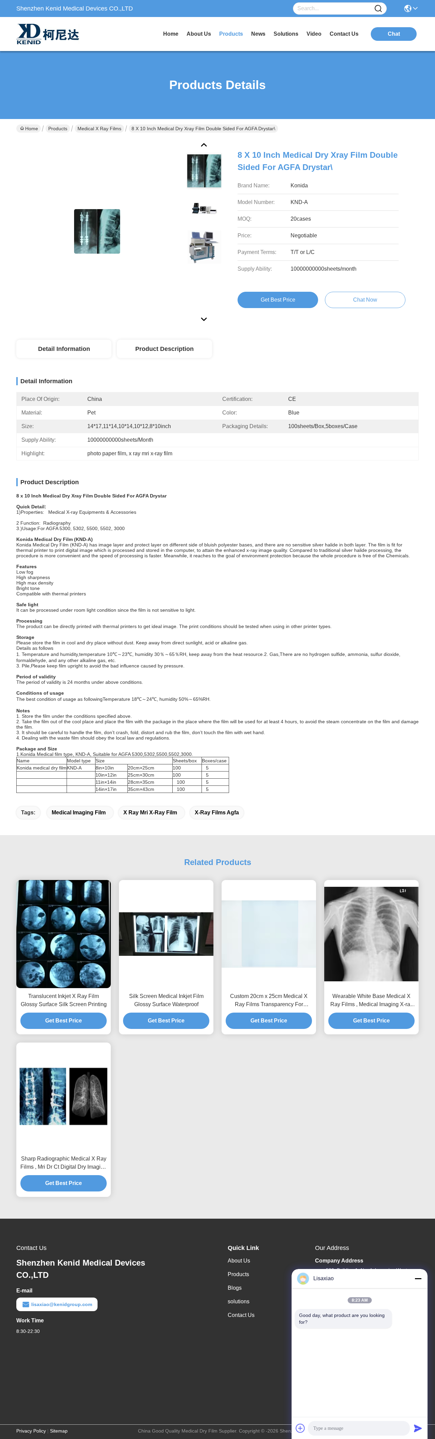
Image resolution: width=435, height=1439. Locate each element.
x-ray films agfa (217, 812)
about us (199, 34)
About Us (239, 1261)
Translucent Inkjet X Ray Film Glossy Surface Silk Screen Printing (64, 1000)
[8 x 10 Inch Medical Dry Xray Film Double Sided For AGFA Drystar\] (97, 231)
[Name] (378, 8)
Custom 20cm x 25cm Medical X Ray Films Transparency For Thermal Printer (269, 1001)
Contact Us (241, 1315)
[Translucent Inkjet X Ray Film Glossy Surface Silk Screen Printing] (63, 933)
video (314, 34)
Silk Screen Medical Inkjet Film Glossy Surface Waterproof (166, 1000)
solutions (286, 34)
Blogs (235, 1288)
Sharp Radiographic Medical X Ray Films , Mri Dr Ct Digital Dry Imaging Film (63, 1163)
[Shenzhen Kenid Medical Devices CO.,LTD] (53, 34)
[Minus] (418, 1278)
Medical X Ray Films (99, 128)
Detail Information (64, 348)
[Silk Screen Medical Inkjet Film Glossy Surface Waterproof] (166, 934)
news (258, 34)
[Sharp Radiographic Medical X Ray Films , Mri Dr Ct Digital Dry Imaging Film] (63, 1097)
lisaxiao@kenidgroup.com (61, 1304)
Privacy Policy (31, 1431)
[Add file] (300, 1428)
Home (170, 34)
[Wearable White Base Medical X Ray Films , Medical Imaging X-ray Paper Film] (371, 934)
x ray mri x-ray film (150, 812)
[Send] (418, 1428)
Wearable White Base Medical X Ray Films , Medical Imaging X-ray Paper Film (371, 1001)
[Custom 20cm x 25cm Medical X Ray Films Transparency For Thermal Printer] (269, 934)
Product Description (164, 348)
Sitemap (59, 1431)
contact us (344, 34)
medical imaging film (79, 812)
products (231, 34)
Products (57, 128)
